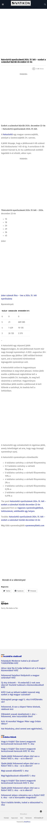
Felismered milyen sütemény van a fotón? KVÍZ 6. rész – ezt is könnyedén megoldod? (23, 796)
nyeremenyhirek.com (34, 525)
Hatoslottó (8, 134)
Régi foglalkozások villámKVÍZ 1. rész (18, 776)
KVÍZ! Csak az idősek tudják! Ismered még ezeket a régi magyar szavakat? (20, 693)
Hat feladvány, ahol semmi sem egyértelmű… (22, 729)
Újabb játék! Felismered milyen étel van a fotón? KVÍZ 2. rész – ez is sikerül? (20, 789)
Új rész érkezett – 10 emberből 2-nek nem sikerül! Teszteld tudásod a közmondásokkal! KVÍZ (22, 685)
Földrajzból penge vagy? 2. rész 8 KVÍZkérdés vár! (22, 700)
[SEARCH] (45, 4)
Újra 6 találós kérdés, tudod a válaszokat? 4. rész (22, 803)
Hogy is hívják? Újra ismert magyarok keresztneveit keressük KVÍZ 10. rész (18, 750)
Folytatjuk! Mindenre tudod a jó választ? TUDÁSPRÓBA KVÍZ (20, 662)
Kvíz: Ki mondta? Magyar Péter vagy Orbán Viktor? (21, 722)
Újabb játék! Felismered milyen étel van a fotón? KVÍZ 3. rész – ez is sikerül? (20, 764)
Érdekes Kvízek (9, 737)
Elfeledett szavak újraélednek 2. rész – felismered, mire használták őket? (19, 715)
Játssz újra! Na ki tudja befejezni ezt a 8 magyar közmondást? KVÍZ (23, 669)
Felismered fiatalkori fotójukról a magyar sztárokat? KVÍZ (20, 676)
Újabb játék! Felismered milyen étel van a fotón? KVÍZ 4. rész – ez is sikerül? (20, 757)
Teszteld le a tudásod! (12, 656)
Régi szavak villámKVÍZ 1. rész (15, 771)
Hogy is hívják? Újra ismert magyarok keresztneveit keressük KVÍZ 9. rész (18, 782)
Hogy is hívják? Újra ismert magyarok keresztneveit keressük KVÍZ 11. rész (18, 743)
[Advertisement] (23, 33)
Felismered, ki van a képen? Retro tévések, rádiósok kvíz (20, 708)
